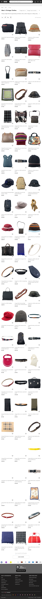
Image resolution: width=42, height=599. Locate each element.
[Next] (39, 10)
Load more (21, 557)
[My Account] (35, 1)
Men (6, 7)
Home (2, 7)
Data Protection (3, 587)
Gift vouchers (31, 579)
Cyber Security (17, 584)
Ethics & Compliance (4, 589)
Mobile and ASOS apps (33, 577)
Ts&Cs (35, 597)
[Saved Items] (38, 1)
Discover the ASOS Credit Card (34, 585)
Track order (3, 579)
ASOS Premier (3, 582)
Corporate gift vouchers (32, 580)
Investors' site (17, 582)
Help (2, 577)
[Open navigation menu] (2, 1)
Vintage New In (23, 10)
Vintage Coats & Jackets (31, 10)
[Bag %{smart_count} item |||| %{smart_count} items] (40, 1)
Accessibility (39, 597)
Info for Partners (31, 584)
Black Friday (31, 582)
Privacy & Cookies (30, 597)
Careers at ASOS (18, 579)
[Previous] (18, 10)
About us (16, 577)
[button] (15, 594)
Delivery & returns (4, 580)
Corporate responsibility (19, 580)
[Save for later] (12, 34)
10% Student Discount (4, 584)
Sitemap (2, 585)
